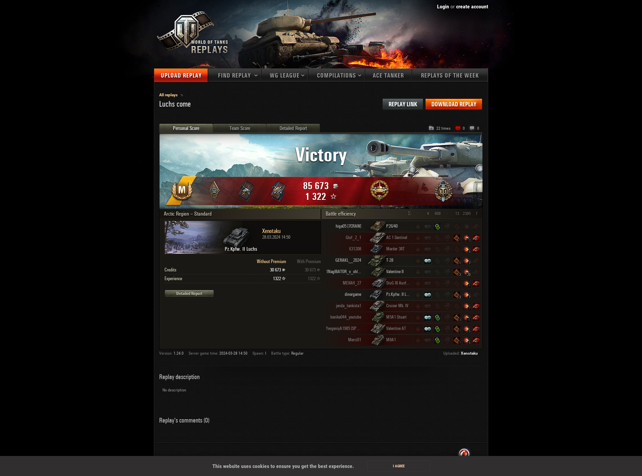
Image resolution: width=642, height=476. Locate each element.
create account (472, 6)
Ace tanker (388, 75)
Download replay (453, 104)
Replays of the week (450, 75)
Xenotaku (469, 353)
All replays (169, 95)
